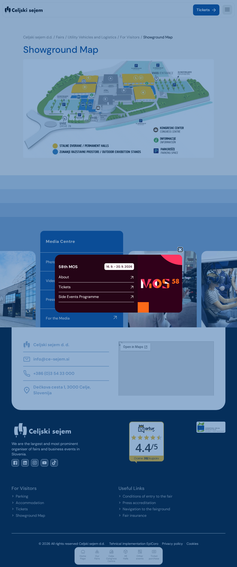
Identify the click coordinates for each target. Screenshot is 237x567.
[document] (118, 283)
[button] (180, 250)
